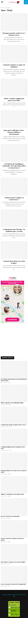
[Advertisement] (14, 339)
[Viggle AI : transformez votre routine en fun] (14, 485)
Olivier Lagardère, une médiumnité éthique (12, 402)
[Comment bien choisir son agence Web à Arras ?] (14, 415)
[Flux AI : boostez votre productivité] (14, 507)
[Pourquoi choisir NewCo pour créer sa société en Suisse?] (14, 461)
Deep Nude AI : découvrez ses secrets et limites (13, 562)
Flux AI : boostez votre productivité (10, 516)
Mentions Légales (7, 594)
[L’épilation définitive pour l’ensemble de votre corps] (14, 437)
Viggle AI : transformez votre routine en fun (12, 494)
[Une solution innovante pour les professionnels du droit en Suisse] (14, 370)
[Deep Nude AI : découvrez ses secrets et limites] (14, 553)
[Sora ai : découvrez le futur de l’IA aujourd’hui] (14, 575)
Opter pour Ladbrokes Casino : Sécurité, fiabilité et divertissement (14, 132)
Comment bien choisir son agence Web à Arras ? (13, 424)
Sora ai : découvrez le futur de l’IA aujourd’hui (13, 584)
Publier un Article (16, 594)
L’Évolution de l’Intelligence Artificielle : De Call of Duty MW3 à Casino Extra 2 (14, 166)
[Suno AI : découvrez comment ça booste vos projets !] (14, 529)
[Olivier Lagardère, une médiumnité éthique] (14, 393)
